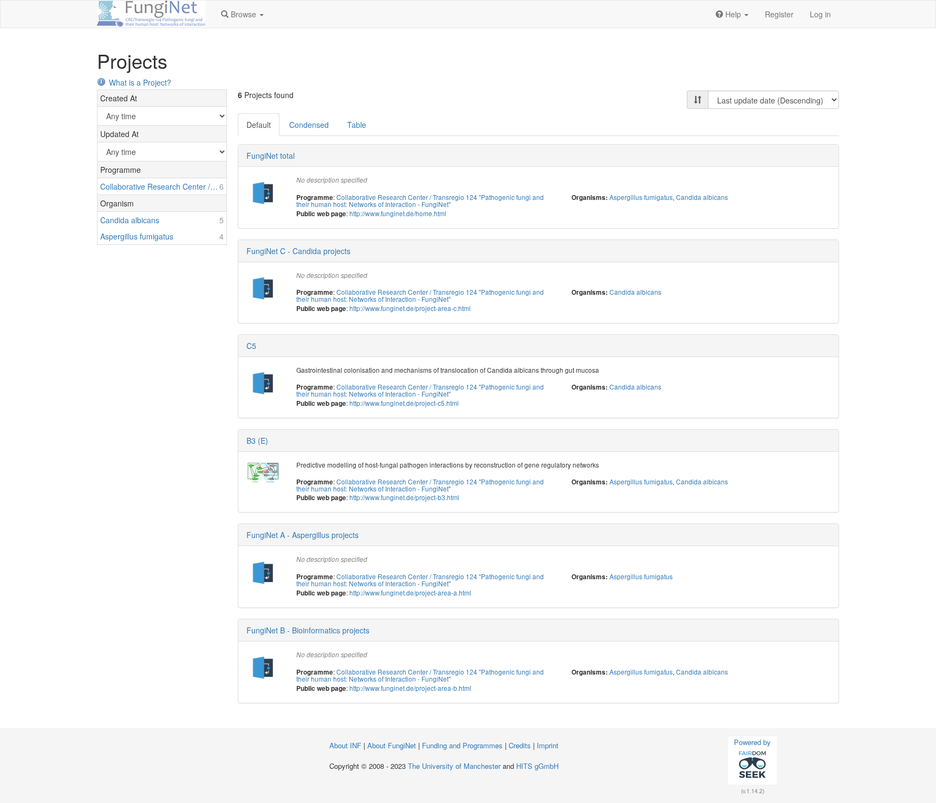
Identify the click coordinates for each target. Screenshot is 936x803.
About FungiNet (391, 745)
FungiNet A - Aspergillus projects (302, 534)
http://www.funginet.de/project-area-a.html (410, 592)
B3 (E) (257, 440)
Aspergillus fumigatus (641, 197)
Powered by (752, 742)
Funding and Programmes (462, 745)
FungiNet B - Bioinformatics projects (307, 630)
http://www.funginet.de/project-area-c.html (410, 308)
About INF (345, 745)
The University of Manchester (454, 766)
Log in (820, 14)
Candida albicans (702, 197)
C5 (251, 345)
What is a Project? (140, 82)
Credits (520, 745)
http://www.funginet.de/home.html (397, 213)
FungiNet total (270, 155)
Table (356, 124)
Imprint (547, 745)
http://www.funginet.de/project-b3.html (404, 497)
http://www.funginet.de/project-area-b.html (410, 687)
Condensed (309, 124)
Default (258, 124)
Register (779, 14)
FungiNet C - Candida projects (298, 250)
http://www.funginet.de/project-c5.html (404, 402)
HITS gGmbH (537, 766)
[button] (242, 14)
